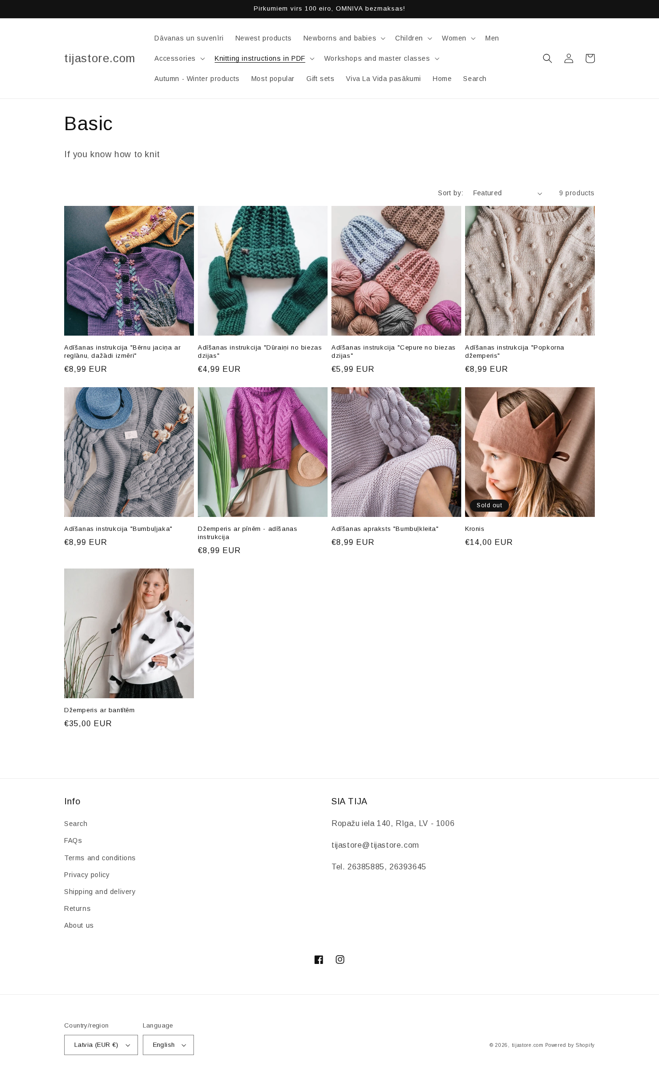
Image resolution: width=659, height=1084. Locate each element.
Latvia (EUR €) (96, 1044)
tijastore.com (528, 1045)
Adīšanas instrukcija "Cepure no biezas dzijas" (393, 351)
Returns (77, 908)
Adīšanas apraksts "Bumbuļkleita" (385, 528)
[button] (343, 38)
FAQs (73, 840)
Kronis (475, 528)
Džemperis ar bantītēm (99, 710)
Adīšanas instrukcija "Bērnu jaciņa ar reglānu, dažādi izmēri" (122, 351)
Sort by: (450, 193)
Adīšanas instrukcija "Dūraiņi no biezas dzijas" (260, 351)
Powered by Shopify (570, 1045)
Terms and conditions (100, 858)
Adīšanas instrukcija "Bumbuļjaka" (118, 528)
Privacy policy (87, 875)
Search (76, 823)
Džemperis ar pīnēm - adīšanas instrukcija (247, 533)
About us (79, 925)
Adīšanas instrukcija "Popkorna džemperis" (514, 351)
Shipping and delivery (100, 891)
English (164, 1044)
